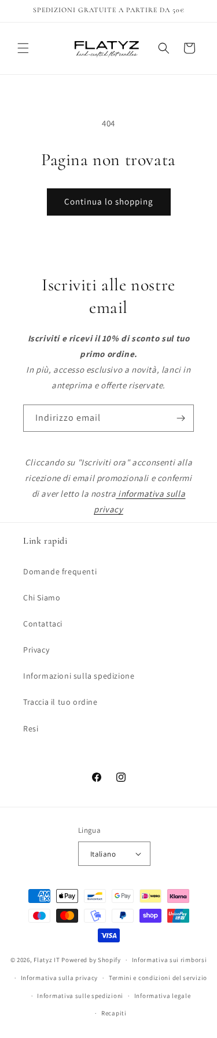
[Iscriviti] (180, 418)
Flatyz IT (47, 960)
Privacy (36, 649)
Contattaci (42, 623)
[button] (23, 48)
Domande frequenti (60, 571)
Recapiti (114, 1013)
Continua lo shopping (108, 201)
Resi (30, 728)
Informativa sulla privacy (59, 978)
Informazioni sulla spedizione (78, 676)
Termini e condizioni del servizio (158, 978)
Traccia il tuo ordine (60, 702)
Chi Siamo (41, 597)
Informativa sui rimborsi (169, 960)
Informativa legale (162, 996)
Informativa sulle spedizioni (80, 996)
